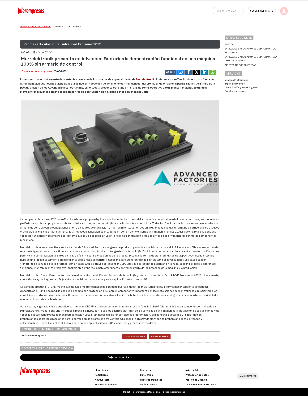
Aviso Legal (191, 370)
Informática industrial (35, 26)
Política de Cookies (196, 379)
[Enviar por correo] (180, 72)
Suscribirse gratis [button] (261, 10)
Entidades (74, 26)
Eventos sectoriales (235, 91)
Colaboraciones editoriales (200, 384)
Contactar (146, 370)
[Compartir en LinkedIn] (204, 72)
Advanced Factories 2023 (81, 44)
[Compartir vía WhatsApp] (212, 72)
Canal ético (146, 375)
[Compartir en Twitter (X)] (196, 72)
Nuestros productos (151, 379)
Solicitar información (134, 336)
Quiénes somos (148, 384)
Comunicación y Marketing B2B (241, 87)
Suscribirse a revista (106, 384)
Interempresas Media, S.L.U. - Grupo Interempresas (159, 392)
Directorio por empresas (240, 65)
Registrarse (101, 375)
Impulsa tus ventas (235, 83)
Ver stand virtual (159, 336)
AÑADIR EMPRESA (248, 376)
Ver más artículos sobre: (42, 44)
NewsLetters (102, 379)
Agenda (59, 26)
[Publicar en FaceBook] (188, 72)
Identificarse (102, 370)
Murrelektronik (145, 79)
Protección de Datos (197, 375)
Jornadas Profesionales (236, 80)
